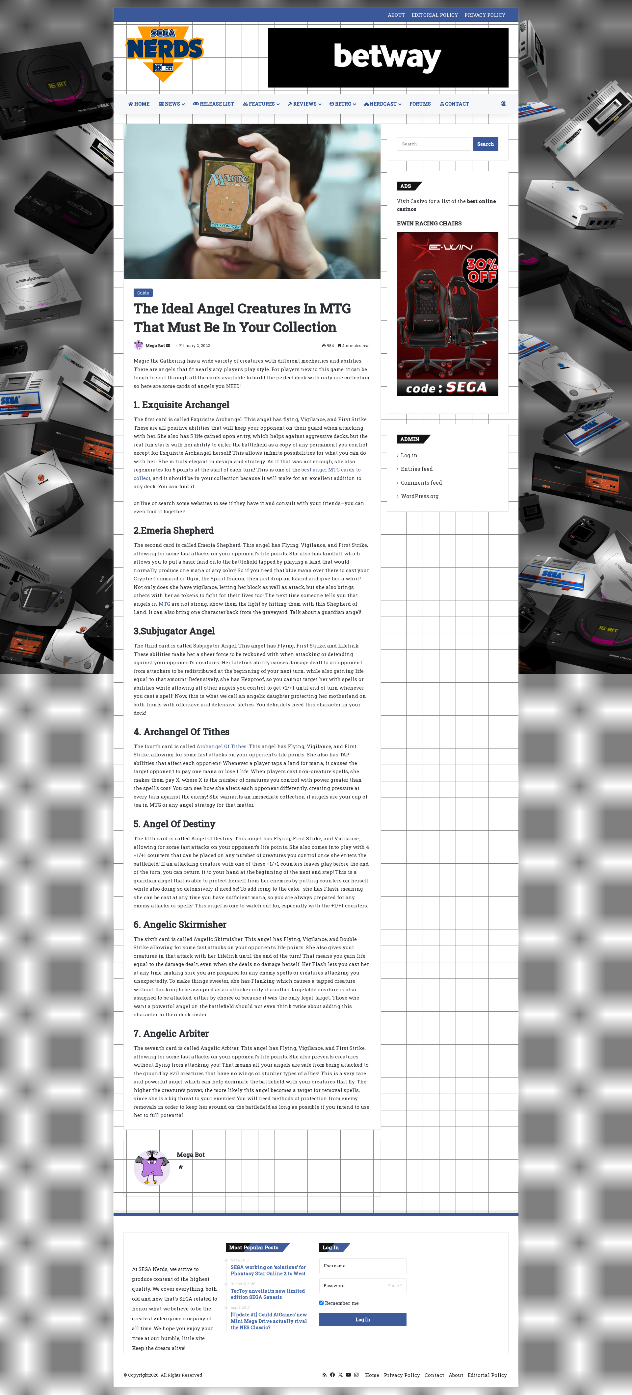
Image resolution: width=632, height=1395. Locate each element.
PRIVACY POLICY (484, 15)
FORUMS (420, 104)
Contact (434, 1375)
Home (372, 1375)
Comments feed (421, 482)
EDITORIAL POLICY (435, 15)
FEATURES (261, 104)
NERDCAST (383, 104)
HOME (141, 104)
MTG (164, 603)
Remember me (341, 1303)
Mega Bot (155, 345)
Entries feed (417, 468)
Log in (409, 455)
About (456, 1375)
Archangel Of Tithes (222, 746)
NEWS (172, 104)
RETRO (342, 104)
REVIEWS (304, 104)
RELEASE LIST (216, 104)
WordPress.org (420, 496)
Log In (363, 1319)
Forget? (395, 1285)
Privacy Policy (402, 1375)
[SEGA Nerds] (164, 55)
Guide (143, 293)
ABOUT (396, 15)
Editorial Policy (487, 1375)
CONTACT (456, 104)
